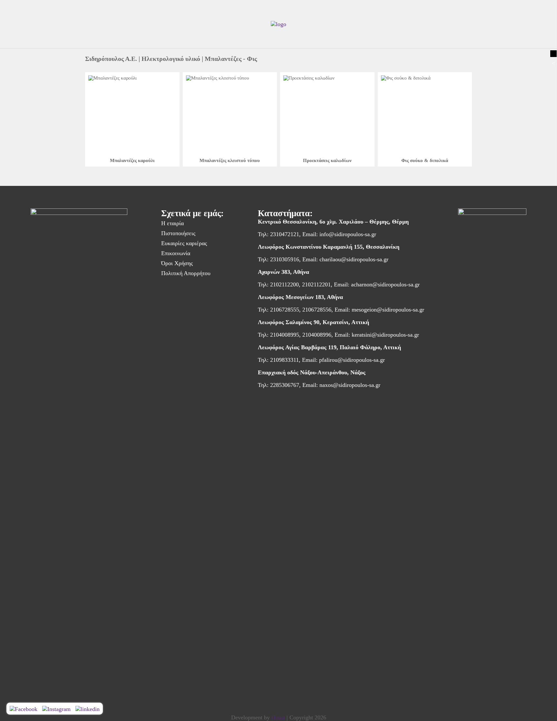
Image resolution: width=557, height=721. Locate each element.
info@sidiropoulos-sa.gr (347, 234)
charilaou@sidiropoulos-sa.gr (353, 259)
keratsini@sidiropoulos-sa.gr (385, 335)
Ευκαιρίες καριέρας (184, 243)
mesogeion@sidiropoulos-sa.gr (388, 309)
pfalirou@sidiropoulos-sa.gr (352, 360)
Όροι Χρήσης (177, 263)
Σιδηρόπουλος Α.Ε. (111, 58)
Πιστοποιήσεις (178, 233)
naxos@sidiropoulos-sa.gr (349, 385)
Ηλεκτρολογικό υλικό (171, 58)
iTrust (278, 717)
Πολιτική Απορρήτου (185, 273)
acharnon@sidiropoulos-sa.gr (385, 284)
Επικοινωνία (175, 253)
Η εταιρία (172, 223)
